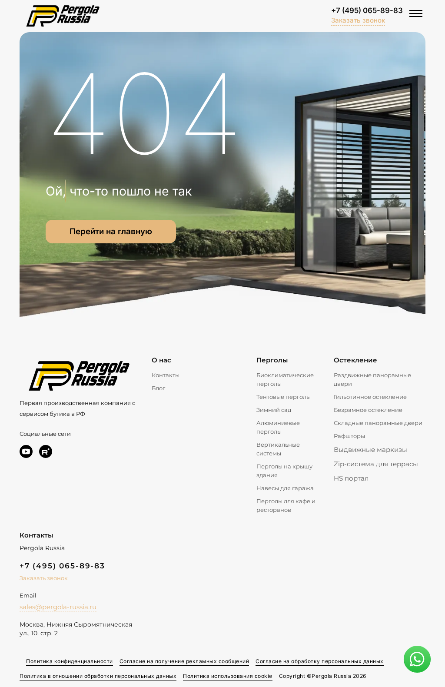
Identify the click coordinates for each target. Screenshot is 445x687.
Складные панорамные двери (378, 422)
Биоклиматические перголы (285, 379)
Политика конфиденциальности (69, 661)
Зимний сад (273, 409)
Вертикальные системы (278, 449)
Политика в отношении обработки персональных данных (98, 676)
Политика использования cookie (227, 676)
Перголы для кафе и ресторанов (285, 505)
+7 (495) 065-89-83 (367, 10)
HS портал (351, 478)
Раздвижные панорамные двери (372, 379)
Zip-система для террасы (376, 464)
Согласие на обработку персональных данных (320, 661)
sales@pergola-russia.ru (58, 607)
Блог (158, 388)
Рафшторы (349, 435)
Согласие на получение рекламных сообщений (184, 661)
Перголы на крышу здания (284, 470)
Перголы (272, 360)
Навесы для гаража (285, 488)
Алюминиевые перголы (278, 427)
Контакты (165, 375)
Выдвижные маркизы (370, 449)
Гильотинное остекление (370, 396)
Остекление (355, 360)
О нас (161, 360)
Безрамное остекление (368, 409)
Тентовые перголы (283, 396)
